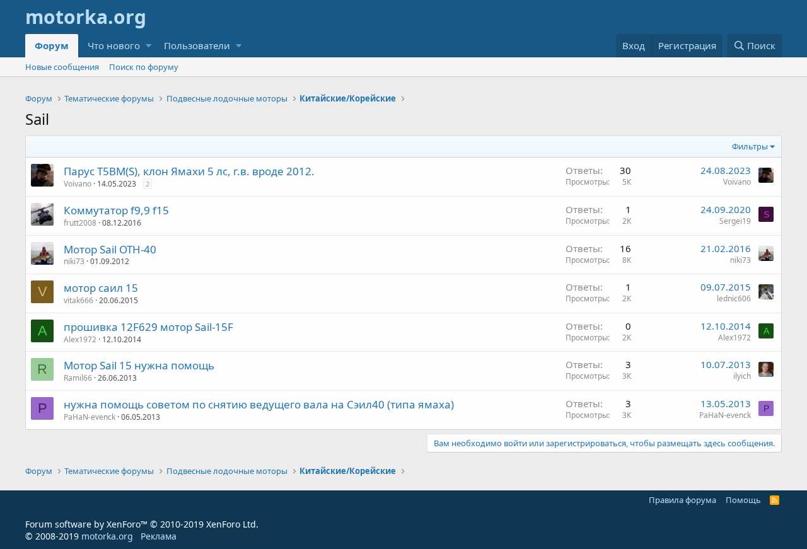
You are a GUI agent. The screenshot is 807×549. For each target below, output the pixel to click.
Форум (52, 45)
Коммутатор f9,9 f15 (116, 210)
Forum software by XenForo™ (141, 524)
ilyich (742, 376)
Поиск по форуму (143, 66)
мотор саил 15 (101, 287)
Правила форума (682, 500)
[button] (148, 45)
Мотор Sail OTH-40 (110, 249)
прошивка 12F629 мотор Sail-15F (148, 327)
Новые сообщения (62, 66)
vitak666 (78, 300)
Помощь (743, 500)
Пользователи (197, 45)
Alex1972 (80, 339)
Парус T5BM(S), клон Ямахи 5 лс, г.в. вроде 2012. (189, 171)
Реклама (159, 536)
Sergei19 (735, 221)
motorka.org (107, 536)
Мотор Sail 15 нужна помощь (139, 365)
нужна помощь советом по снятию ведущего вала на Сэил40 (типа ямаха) (259, 404)
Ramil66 (78, 378)
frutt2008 (80, 222)
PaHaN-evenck (89, 417)
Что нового (114, 45)
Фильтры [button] (750, 146)
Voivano (77, 183)
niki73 (74, 261)
